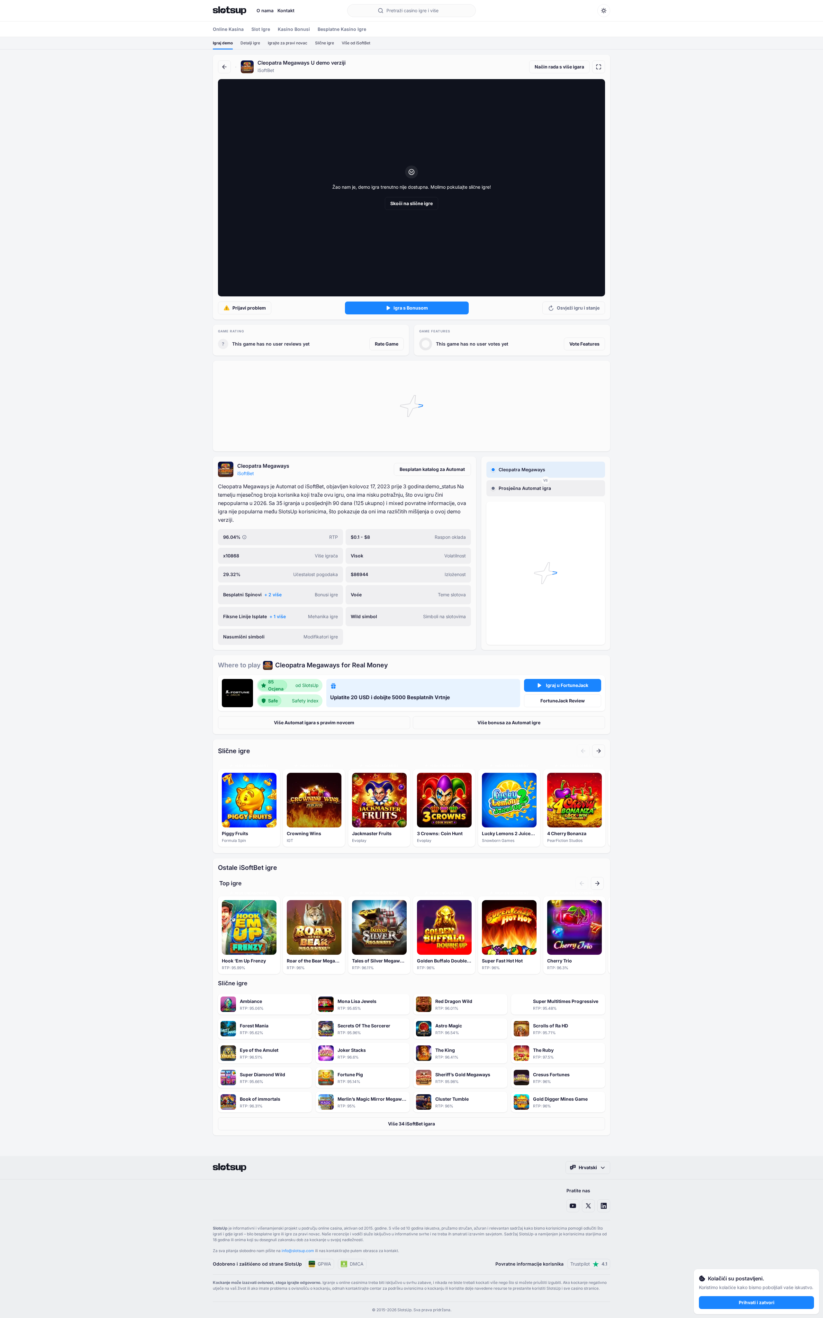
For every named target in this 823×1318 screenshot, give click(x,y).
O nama (265, 10)
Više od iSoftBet (356, 43)
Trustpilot (588, 1264)
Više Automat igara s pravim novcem (314, 722)
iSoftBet (245, 473)
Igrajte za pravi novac (287, 43)
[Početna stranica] (229, 10)
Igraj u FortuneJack (567, 685)
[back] (224, 66)
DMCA (357, 1264)
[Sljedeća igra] (598, 751)
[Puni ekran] (598, 66)
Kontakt (285, 10)
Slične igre (324, 43)
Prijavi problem (249, 308)
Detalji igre (250, 43)
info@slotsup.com (298, 1250)
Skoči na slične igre (411, 203)
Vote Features (584, 344)
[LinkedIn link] (603, 1205)
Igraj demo (223, 43)
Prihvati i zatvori (756, 1302)
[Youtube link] (572, 1205)
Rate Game (386, 344)
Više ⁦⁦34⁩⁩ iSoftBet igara (411, 1123)
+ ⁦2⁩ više (273, 594)
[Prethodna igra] (583, 751)
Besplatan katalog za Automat (432, 469)
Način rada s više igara (559, 66)
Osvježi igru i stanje (578, 308)
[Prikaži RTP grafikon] (244, 537)
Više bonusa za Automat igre (508, 722)
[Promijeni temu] (603, 10)
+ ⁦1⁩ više (277, 616)
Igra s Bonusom (410, 308)
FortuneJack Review (562, 700)
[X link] (588, 1205)
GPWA (324, 1264)
